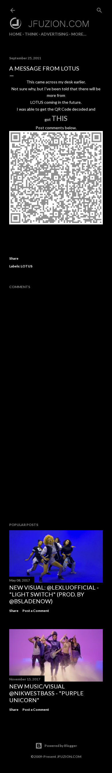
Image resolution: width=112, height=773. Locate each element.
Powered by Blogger (61, 745)
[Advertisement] (56, 472)
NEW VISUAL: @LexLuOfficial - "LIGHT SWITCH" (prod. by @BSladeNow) (54, 594)
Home (15, 34)
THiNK (31, 34)
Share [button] (13, 258)
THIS (59, 118)
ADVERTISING (54, 34)
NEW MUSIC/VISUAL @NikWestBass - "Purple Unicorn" (46, 693)
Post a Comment (35, 610)
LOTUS (26, 266)
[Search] (99, 9)
